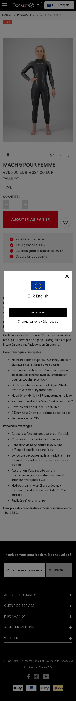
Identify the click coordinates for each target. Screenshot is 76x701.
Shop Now (38, 312)
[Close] (67, 276)
